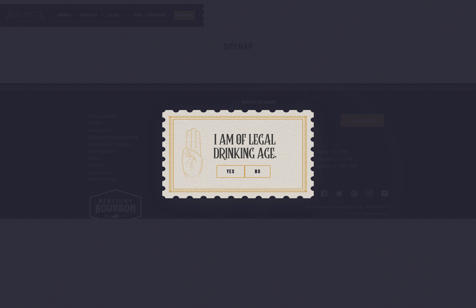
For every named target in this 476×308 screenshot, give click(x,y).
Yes (230, 172)
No (257, 172)
